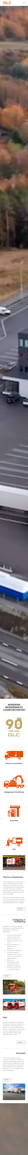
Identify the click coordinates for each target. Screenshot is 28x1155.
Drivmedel (14, 821)
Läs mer (20, 909)
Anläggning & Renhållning (14, 792)
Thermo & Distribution (14, 763)
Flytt (14, 849)
